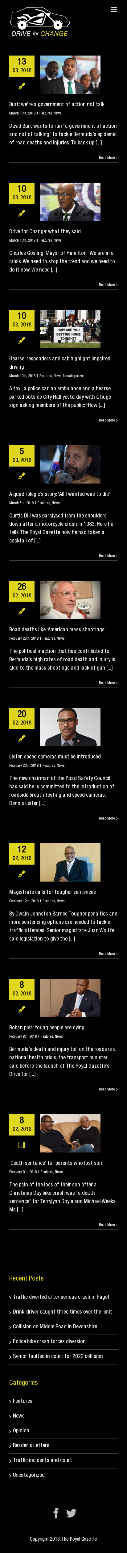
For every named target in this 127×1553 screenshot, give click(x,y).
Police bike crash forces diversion (49, 1342)
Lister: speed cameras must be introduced (55, 757)
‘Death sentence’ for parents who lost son (55, 1163)
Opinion (21, 1431)
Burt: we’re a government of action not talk (56, 105)
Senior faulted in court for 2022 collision (58, 1357)
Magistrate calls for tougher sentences (52, 892)
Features (45, 113)
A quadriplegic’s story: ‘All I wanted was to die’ (59, 494)
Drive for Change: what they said (45, 232)
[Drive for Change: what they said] (70, 202)
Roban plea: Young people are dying (46, 1028)
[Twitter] (71, 1513)
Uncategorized (73, 376)
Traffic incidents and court (42, 1461)
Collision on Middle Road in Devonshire (55, 1327)
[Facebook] (56, 1513)
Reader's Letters (31, 1446)
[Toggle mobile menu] (114, 9)
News (57, 113)
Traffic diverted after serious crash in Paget (61, 1297)
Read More (107, 158)
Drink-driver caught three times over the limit (62, 1312)
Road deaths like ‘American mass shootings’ (57, 630)
